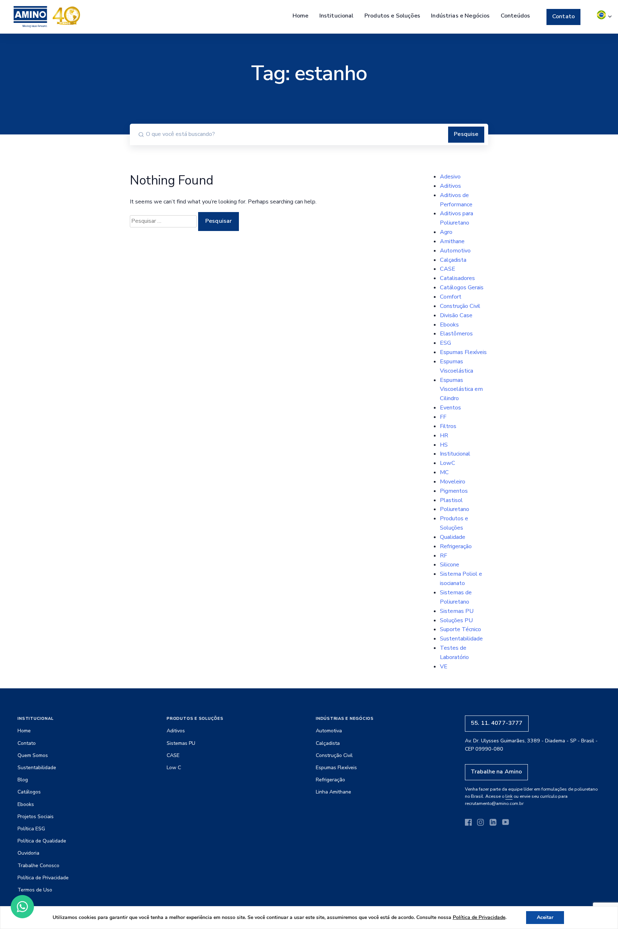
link (508, 796)
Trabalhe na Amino (496, 772)
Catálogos (29, 791)
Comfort (450, 297)
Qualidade (452, 537)
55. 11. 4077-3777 (497, 723)
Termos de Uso (35, 889)
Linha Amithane (333, 791)
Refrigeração (456, 546)
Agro (446, 232)
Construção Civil (460, 306)
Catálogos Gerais (462, 287)
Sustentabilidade (461, 639)
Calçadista (453, 260)
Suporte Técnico (460, 629)
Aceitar (545, 917)
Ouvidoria (28, 853)
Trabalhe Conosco (38, 865)
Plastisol (451, 500)
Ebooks (449, 325)
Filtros (448, 426)
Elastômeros (456, 334)
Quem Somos (33, 755)
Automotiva (329, 730)
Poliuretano (454, 509)
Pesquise (466, 134)
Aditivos (450, 186)
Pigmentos (454, 491)
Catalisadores (457, 278)
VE (443, 666)
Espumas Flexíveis (463, 352)
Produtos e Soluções (392, 16)
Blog (23, 779)
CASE (447, 269)
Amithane (452, 241)
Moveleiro (452, 482)
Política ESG (31, 828)
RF (443, 556)
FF (443, 417)
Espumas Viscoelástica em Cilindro (461, 389)
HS (444, 445)
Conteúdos (515, 16)
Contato (563, 16)
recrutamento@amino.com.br (494, 803)
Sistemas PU (457, 611)
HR (444, 435)
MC (444, 472)
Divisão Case (456, 315)
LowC (447, 463)
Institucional (336, 16)
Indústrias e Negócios (460, 16)
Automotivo (455, 251)
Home (301, 16)
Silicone (449, 565)
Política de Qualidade (42, 840)
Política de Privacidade (43, 877)
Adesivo (450, 177)
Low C (174, 767)
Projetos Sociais (36, 816)
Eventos (450, 408)
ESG (445, 343)
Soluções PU (456, 620)
